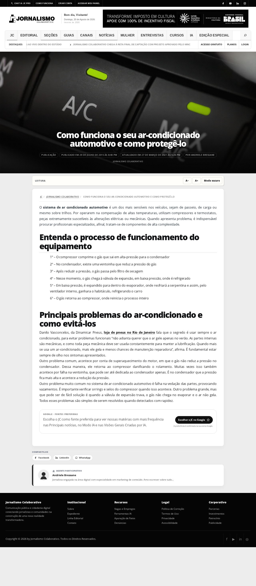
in (240, 539)
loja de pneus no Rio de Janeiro (129, 332)
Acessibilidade (170, 523)
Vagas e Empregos (124, 509)
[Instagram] (244, 3)
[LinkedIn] (237, 3)
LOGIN (245, 44)
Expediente (73, 513)
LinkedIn (64, 457)
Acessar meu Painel (89, 3)
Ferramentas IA (123, 513)
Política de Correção (173, 509)
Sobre (70, 509)
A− (187, 180)
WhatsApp (84, 457)
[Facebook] (223, 3)
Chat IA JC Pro (22, 3)
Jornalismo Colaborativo (128, 161)
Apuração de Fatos (124, 518)
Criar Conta (65, 3)
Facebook (43, 457)
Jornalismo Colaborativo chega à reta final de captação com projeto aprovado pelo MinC (121, 44)
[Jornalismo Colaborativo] (32, 19)
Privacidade (168, 518)
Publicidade (215, 523)
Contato (71, 523)
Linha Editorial (75, 518)
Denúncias (120, 523)
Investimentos (216, 513)
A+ (196, 180)
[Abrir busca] (245, 35)
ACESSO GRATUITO (211, 44)
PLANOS (231, 44)
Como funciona (44, 3)
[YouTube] (230, 3)
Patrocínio (214, 518)
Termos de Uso (170, 513)
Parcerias (214, 509)
